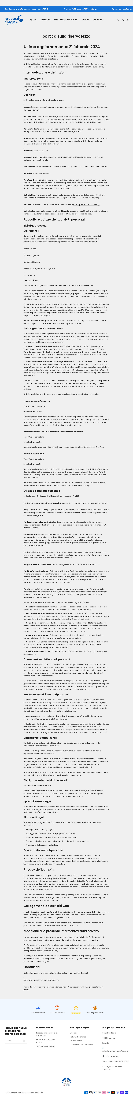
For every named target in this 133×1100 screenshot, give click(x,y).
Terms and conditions (45, 1046)
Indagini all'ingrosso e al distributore (46, 1034)
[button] (66, 1082)
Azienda (85, 19)
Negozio (32, 19)
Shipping (74, 1033)
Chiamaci (97, 19)
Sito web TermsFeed (95, 386)
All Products (46, 19)
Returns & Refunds (78, 1037)
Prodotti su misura (68, 19)
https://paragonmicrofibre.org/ (86, 204)
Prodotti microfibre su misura (45, 1041)
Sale (56, 19)
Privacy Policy (76, 1041)
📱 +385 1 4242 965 (110, 1056)
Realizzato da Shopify (35, 1092)
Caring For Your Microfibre (81, 1045)
